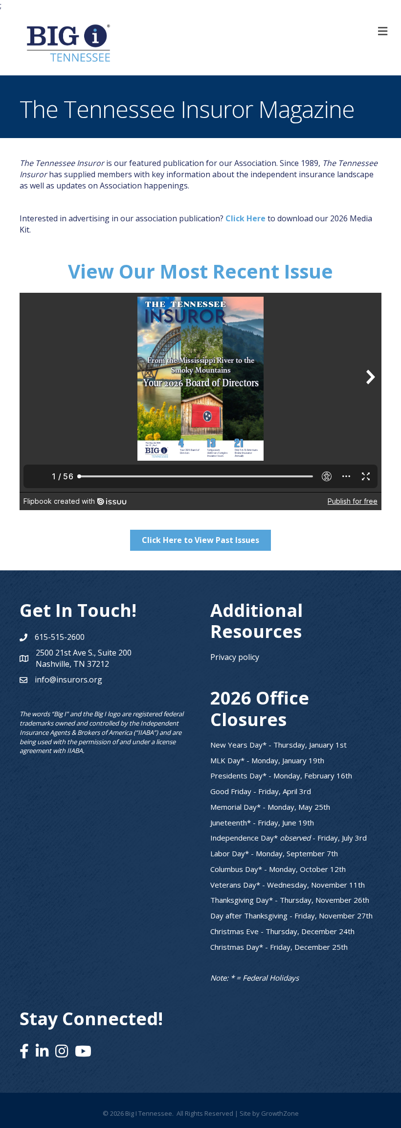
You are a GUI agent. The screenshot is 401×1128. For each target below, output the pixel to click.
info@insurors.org (68, 679)
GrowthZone (280, 1113)
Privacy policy (234, 657)
